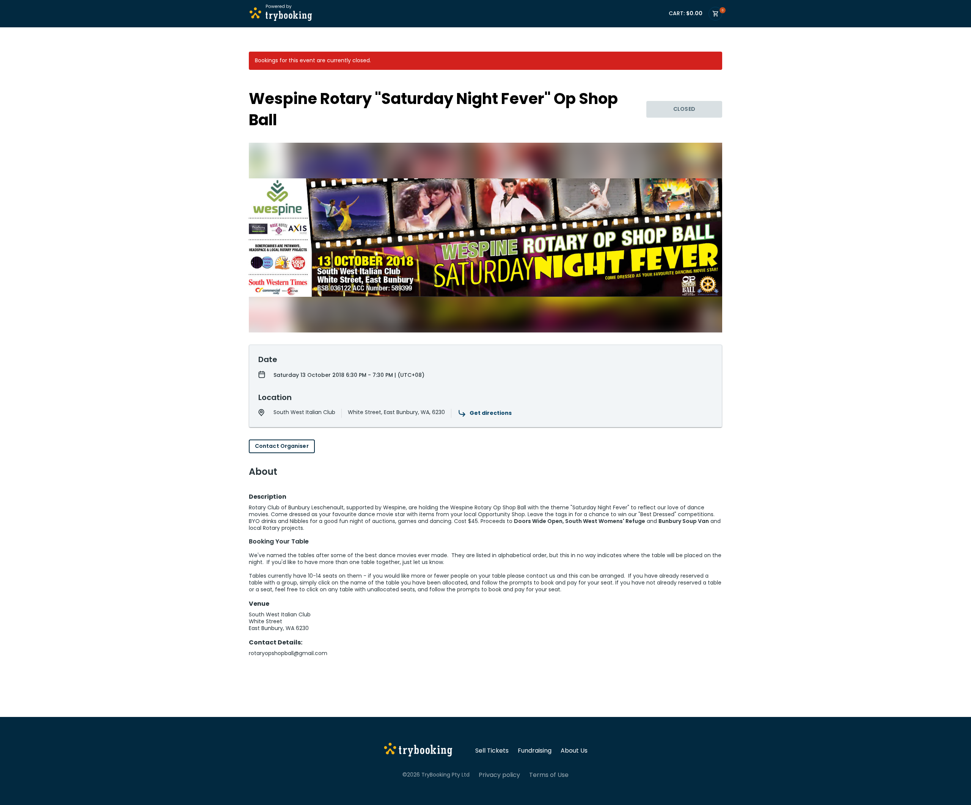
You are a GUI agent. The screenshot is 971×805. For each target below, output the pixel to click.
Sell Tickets (492, 751)
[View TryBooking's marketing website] (418, 751)
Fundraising (534, 751)
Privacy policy (499, 775)
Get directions (491, 413)
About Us (574, 751)
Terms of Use (549, 775)
